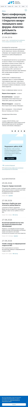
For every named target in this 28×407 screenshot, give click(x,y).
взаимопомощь (7, 167)
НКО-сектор (19, 41)
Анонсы (4, 11)
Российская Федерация (9, 165)
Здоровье (10, 195)
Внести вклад (10, 158)
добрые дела (15, 167)
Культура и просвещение (10, 41)
